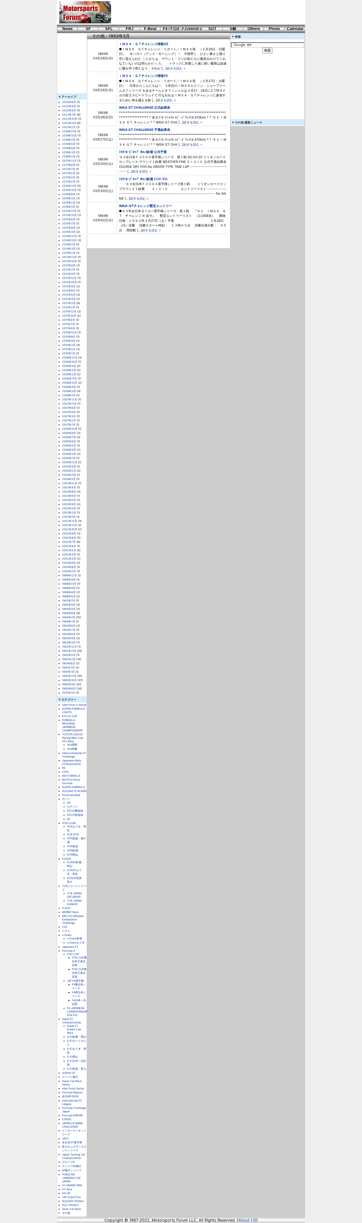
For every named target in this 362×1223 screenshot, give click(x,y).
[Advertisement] (204, 12)
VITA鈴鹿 (72, 850)
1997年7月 (68, 600)
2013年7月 (68, 269)
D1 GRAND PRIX (72, 1185)
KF (68, 819)
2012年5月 (69, 294)
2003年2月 (69, 512)
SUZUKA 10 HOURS (74, 791)
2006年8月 (69, 433)
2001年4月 (69, 563)
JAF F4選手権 (75, 980)
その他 (66, 1213)
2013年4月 (69, 274)
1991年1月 (68, 671)
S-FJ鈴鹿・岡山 (76, 1036)
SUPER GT (68, 1073)
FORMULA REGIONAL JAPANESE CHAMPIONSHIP (72, 725)
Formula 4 (68, 950)
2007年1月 (68, 424)
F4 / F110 (171, 29)
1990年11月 (69, 676)
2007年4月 (69, 412)
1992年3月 (69, 659)
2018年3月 (69, 152)
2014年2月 (69, 253)
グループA (68, 1162)
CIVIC (65, 772)
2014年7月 (68, 244)
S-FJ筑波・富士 (76, 1068)
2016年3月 (69, 198)
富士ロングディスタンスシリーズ (74, 1148)
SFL (109, 29)
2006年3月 (69, 454)
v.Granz (67, 935)
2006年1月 (69, 458)
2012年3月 (69, 303)
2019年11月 (69, 131)
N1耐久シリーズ (72, 1170)
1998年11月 (69, 584)
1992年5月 (69, 655)
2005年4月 (69, 466)
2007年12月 (69, 399)
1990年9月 (69, 684)
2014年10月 (69, 240)
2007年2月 (69, 420)
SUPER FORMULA (73, 787)
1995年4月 (69, 609)
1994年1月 (68, 621)
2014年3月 (69, 248)
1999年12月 (69, 575)
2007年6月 (69, 408)
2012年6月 (69, 290)
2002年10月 (69, 529)
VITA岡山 (72, 854)
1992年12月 (69, 646)
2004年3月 (69, 475)
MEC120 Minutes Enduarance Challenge (73, 919)
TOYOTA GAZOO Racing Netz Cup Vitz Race (72, 738)
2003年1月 (69, 516)
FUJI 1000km (70, 1205)
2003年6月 (69, 496)
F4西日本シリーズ (79, 994)
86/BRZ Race (70, 912)
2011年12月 (69, 311)
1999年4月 (69, 579)
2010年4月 (69, 341)
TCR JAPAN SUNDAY (74, 902)
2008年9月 (69, 387)
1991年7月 (68, 667)
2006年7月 (69, 437)
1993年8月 (69, 625)
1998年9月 (69, 588)
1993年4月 (69, 638)
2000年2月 (69, 571)
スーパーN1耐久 (72, 1166)
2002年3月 (69, 558)
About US (247, 1220)
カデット (72, 806)
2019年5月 (69, 144)
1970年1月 (68, 692)
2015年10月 (69, 215)
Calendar (295, 29)
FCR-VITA (73, 834)
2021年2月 (69, 127)
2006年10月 (69, 429)
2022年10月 (69, 119)
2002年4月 (69, 554)
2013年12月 (69, 257)
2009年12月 (69, 357)
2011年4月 (68, 328)
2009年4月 (69, 366)
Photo (274, 29)
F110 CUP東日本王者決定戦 (79, 961)
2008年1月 (69, 395)
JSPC (65, 1138)
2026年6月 (69, 102)
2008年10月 (69, 382)
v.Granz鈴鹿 (74, 938)
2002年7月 (69, 542)
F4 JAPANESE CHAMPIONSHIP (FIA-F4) (77, 1011)
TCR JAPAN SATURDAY (74, 895)
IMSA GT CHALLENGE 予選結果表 (144, 130)
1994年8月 (69, 613)
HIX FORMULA (71, 775)
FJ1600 (66, 1119)
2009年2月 (69, 374)
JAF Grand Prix (71, 1197)
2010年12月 (69, 332)
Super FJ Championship (71, 1020)
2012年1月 (68, 307)
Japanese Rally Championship (71, 762)
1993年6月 (69, 634)
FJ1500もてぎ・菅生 (74, 872)
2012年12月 (69, 278)
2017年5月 (68, 173)
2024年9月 (69, 110)
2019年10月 (69, 135)
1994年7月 (68, 617)
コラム (66, 930)
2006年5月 (69, 445)
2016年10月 (69, 190)
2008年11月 (69, 378)
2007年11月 (69, 403)
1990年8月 (69, 688)
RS (64, 768)
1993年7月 (68, 630)
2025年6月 (69, 106)
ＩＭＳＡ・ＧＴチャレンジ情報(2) (143, 44)
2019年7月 (68, 139)
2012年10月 (69, 282)
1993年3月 (69, 642)
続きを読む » (176, 68)
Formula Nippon (72, 1092)
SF (88, 29)
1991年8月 (68, 663)
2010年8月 (69, 336)
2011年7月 (68, 324)
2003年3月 (69, 508)
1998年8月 (69, 592)
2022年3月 (69, 123)
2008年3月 (69, 391)
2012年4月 (69, 299)
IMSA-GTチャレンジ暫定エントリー (145, 206)
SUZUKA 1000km (73, 1201)
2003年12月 (69, 483)
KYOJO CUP (69, 716)
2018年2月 (69, 156)
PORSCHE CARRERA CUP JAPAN (71, 1178)
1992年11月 (69, 651)
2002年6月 (69, 546)
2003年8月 (69, 491)
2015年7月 (68, 223)
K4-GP (66, 1193)
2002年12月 (69, 521)
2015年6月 (69, 227)
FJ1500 (66, 859)
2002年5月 (69, 550)
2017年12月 (69, 160)
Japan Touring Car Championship (73, 1156)
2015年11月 (69, 211)
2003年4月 (69, 504)
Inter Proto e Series (74, 704)
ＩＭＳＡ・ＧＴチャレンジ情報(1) (143, 76)
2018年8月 (69, 148)
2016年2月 (69, 202)
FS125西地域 (75, 815)
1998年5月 (69, 596)
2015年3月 (69, 232)
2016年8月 (69, 194)
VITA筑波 (72, 846)
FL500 (66, 908)
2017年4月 (68, 177)
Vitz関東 (72, 749)
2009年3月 (69, 370)
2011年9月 (68, 320)
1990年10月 (69, 680)
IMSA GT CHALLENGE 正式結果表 (144, 107)
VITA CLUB (69, 823)
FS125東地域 (75, 810)
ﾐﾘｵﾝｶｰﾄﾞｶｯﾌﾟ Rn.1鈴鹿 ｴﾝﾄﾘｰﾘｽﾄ (143, 179)
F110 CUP (73, 954)
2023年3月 (69, 114)
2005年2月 (69, 470)
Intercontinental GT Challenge (74, 754)
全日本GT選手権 (72, 1142)
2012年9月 (69, 286)
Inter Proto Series (73, 1088)
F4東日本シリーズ (79, 986)
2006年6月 (69, 441)
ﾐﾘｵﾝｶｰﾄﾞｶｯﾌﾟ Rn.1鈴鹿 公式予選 (143, 152)
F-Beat (150, 29)
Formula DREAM (72, 1115)
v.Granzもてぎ (76, 942)
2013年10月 (69, 261)
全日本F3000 (70, 1096)
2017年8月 (68, 165)
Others (253, 29)
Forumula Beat (71, 795)
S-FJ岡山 (72, 1056)
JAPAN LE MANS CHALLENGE (72, 1124)
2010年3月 (69, 345)
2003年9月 (69, 487)
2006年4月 (69, 449)
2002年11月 (69, 525)
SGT (212, 29)
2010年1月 (68, 353)
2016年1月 (68, 206)
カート (66, 799)
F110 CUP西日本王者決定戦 (79, 972)
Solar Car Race (71, 1209)
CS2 (64, 927)
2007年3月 (69, 416)
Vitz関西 (72, 744)
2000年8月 (69, 567)
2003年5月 (69, 500)
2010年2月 (69, 349)
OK (69, 802)
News (67, 29)
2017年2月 (68, 181)
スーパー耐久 (70, 1077)
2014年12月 (69, 236)
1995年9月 (69, 604)
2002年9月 (69, 533)
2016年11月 (69, 186)
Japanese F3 (70, 946)
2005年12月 (69, 462)
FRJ (129, 29)
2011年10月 (69, 315)
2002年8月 (69, 537)
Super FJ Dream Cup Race (74, 1029)
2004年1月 (69, 479)
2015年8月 (69, 219)
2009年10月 (69, 361)
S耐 (233, 29)
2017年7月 (68, 169)
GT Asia (67, 1189)
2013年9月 (69, 265)
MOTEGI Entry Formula (71, 781)
